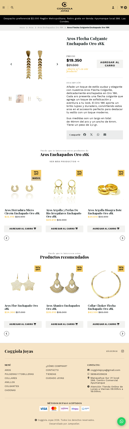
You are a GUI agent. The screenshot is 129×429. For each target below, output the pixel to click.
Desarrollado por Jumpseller (64, 423)
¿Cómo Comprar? (56, 366)
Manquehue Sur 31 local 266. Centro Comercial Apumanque (105, 380)
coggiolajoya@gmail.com (105, 370)
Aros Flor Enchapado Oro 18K (21, 307)
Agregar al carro (109, 64)
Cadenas (10, 390)
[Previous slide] (11, 64)
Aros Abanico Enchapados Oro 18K (63, 307)
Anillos (10, 382)
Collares (11, 378)
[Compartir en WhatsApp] (98, 135)
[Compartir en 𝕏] (91, 135)
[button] (23, 229)
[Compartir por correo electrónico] (105, 135)
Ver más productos (63, 162)
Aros (31, 27)
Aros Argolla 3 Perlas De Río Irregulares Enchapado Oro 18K (63, 213)
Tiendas (51, 374)
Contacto (52, 370)
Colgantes (12, 386)
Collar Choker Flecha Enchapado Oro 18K (102, 307)
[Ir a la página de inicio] (64, 7)
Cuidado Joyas (55, 378)
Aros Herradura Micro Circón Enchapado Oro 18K (22, 211)
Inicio (22, 27)
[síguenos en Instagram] (122, 351)
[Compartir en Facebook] (85, 135)
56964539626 (99, 374)
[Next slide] (57, 64)
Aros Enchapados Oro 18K (50, 27)
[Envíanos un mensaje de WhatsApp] (121, 421)
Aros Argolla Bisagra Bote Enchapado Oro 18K (105, 211)
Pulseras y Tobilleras (19, 374)
